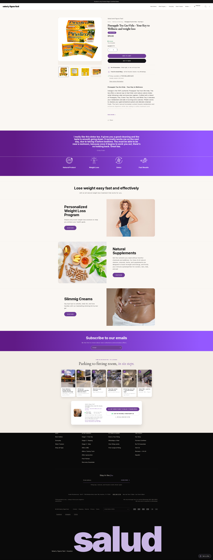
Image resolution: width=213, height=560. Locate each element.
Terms (97, 509)
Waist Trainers (59, 444)
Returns (87, 509)
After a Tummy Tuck (88, 451)
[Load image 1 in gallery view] (63, 72)
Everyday (58, 440)
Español (137, 455)
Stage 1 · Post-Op (87, 437)
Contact (75, 509)
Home (109, 21)
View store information (116, 81)
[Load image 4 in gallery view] (96, 72)
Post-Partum (86, 458)
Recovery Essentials (88, 462)
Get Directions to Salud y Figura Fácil (123, 409)
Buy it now (127, 61)
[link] (204, 556)
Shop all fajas (59, 448)
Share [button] (111, 120)
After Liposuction (87, 455)
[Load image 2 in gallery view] (74, 72)
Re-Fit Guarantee (140, 444)
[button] (163, 6)
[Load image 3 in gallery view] (85, 72)
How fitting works (113, 444)
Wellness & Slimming (117, 21)
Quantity (111, 46)
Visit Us (137, 448)
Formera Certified (140, 440)
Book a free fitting (114, 437)
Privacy (92, 509)
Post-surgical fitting (114, 448)
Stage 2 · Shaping (87, 440)
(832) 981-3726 (117, 494)
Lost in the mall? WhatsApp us (124, 413)
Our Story (138, 437)
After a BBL (85, 448)
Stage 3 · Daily (86, 444)
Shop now (70, 228)
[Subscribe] (120, 348)
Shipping (81, 509)
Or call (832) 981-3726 (123, 417)
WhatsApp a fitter (113, 440)
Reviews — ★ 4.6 (140, 451)
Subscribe (125, 480)
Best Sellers (59, 437)
